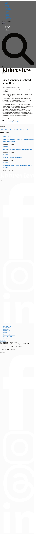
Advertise (7, 17)
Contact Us (3, 341)
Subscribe (7, 30)
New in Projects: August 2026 (13, 157)
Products (7, 8)
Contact (7, 14)
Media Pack (8, 18)
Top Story (10, 121)
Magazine (7, 26)
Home (6, 2)
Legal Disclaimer (7, 336)
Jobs (6, 12)
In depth (7, 6)
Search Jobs (6, 330)
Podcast (7, 29)
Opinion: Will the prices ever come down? (17, 149)
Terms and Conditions (9, 335)
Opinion (7, 5)
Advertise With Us (8, 326)
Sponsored (8, 9)
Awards (7, 27)
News (6, 3)
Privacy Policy (7, 338)
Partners (7, 15)
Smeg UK (17, 121)
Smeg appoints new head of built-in (18, 129)
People (7, 11)
